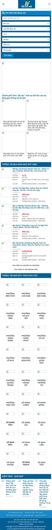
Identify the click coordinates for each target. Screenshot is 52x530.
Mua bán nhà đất (16, 512)
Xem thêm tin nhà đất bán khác (26, 269)
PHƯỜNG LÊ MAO (10, 359)
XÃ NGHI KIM (26, 443)
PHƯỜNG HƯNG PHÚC (26, 338)
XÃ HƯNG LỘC (26, 424)
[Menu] (3, 4)
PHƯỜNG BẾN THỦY (10, 295)
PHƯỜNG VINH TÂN (10, 404)
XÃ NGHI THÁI (41, 463)
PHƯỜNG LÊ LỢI (41, 337)
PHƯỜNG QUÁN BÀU (41, 360)
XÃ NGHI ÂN (41, 424)
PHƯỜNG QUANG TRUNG (10, 382)
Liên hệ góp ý (40, 515)
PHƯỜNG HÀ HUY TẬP (26, 315)
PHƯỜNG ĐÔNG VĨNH (10, 315)
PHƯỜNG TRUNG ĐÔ (26, 382)
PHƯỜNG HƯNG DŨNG (10, 338)
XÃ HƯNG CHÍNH (26, 404)
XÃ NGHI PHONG (10, 463)
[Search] (49, 4)
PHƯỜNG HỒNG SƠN (41, 315)
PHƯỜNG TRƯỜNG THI (41, 382)
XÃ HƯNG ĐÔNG (41, 404)
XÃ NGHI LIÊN (41, 443)
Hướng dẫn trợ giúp (34, 512)
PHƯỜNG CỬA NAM (26, 295)
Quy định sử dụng (14, 515)
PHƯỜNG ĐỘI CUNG (41, 295)
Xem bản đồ (28, 515)
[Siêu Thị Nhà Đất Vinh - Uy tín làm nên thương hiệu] (26, 4)
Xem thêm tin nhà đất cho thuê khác (26, 265)
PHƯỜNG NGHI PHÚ (26, 359)
